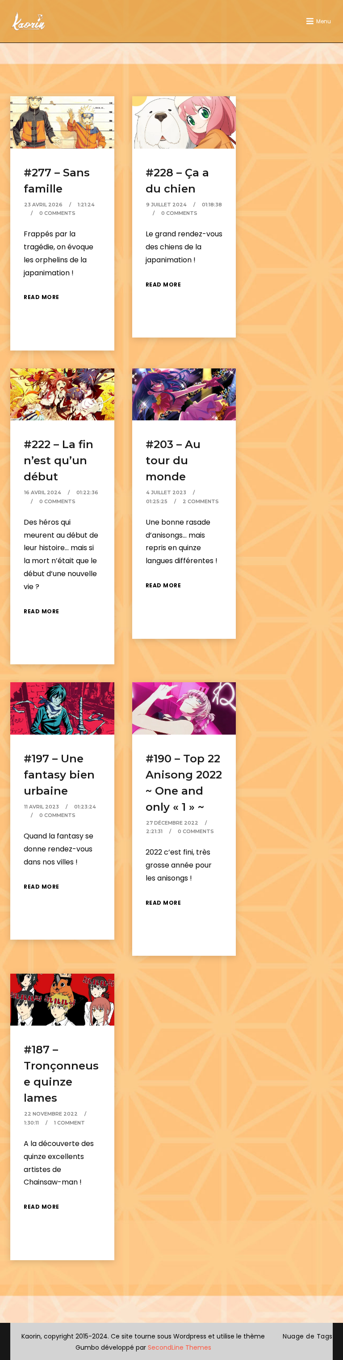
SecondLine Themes (179, 1347)
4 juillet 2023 (166, 492)
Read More (41, 297)
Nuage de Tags (308, 1336)
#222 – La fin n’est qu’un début (58, 460)
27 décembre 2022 (172, 823)
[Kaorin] (28, 21)
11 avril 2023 (41, 807)
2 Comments (201, 501)
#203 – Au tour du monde (173, 460)
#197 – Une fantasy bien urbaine (59, 774)
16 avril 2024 (42, 492)
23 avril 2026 (43, 204)
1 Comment (69, 1123)
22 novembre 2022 (51, 1114)
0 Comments (57, 213)
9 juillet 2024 (166, 204)
